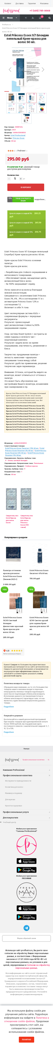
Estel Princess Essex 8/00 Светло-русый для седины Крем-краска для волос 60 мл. (39, 623)
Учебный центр (9, 822)
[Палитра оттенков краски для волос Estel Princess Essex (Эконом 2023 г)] (13, 555)
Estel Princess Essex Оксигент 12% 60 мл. (22, 448)
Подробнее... (40, 199)
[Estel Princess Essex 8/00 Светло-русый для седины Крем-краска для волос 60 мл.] (40, 602)
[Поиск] (49, 17)
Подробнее (9, 707)
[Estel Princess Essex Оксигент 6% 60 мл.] (40, 555)
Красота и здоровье (13, 806)
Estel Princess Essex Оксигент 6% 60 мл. (25, 452)
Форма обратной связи (26, 938)
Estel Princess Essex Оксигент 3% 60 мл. (24, 449)
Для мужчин (10, 799)
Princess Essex (18, 138)
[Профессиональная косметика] (11, 10)
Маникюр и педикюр (13, 793)
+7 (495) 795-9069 (40, 10)
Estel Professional (18, 135)
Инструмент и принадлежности (18, 781)
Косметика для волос (14, 787)
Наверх (26, 749)
